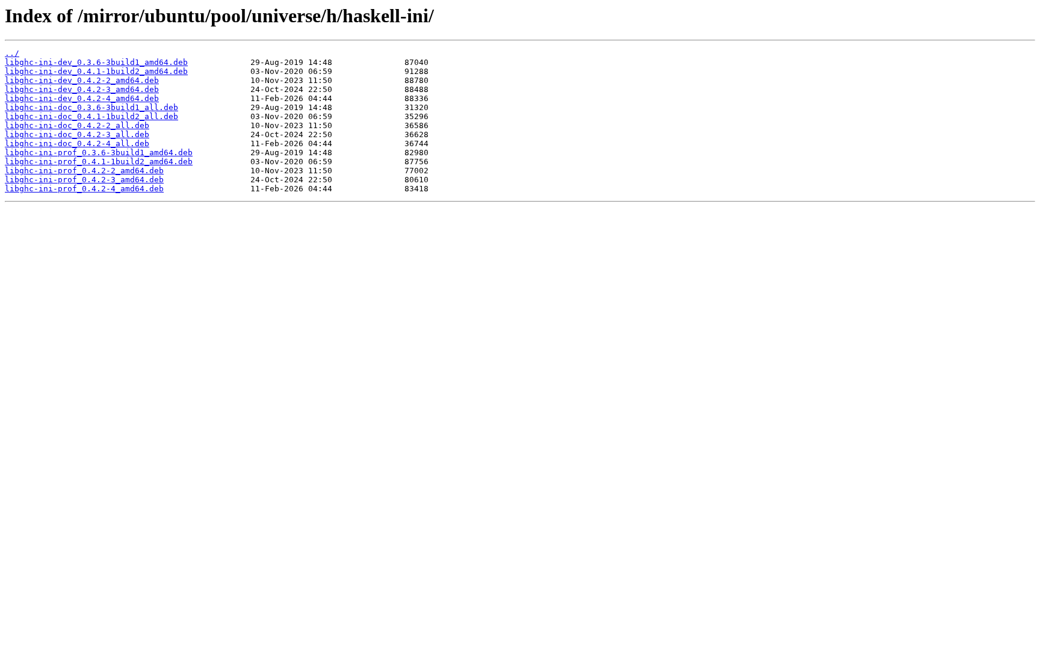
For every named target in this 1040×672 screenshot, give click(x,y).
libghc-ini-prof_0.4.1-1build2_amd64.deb (99, 161)
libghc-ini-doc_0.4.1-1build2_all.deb (91, 116)
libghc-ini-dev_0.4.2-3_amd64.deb (82, 89)
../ (12, 53)
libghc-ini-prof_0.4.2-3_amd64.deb (84, 179)
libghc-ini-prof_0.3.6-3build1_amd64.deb (99, 152)
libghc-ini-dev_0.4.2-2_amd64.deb (82, 80)
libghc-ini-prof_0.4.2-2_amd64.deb (84, 170)
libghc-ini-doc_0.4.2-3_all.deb (77, 134)
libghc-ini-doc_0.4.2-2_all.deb (77, 125)
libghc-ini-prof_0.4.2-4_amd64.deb (84, 188)
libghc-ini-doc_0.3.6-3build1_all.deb (91, 107)
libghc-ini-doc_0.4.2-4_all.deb (77, 143)
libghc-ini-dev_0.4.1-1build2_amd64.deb (96, 71)
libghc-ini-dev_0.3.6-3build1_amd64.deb (96, 62)
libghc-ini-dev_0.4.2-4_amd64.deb (82, 98)
